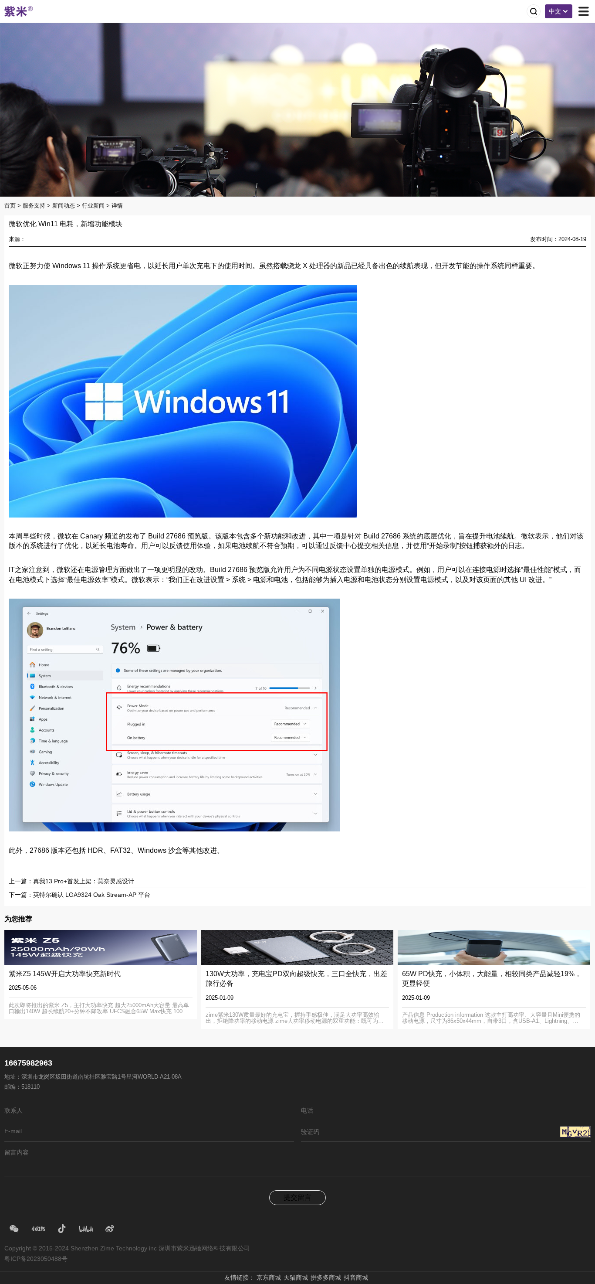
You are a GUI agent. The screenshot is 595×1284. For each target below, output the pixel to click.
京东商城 (269, 1277)
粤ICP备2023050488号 (36, 1258)
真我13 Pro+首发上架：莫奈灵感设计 (83, 881)
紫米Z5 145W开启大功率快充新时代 (65, 973)
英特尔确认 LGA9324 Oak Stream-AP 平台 (91, 894)
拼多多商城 (326, 1277)
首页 (10, 205)
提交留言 (297, 1197)
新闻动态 (63, 205)
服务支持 (34, 205)
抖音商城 (356, 1277)
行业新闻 (93, 205)
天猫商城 (296, 1277)
